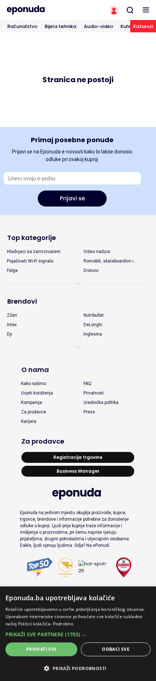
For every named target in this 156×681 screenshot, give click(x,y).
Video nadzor (96, 251)
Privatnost (93, 393)
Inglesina (92, 334)
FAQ (87, 383)
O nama (35, 369)
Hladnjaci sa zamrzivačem (34, 251)
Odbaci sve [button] (116, 649)
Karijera (28, 421)
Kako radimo (33, 383)
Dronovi (91, 270)
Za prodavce (33, 411)
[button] (78, 634)
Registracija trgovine (77, 457)
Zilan (12, 315)
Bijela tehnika (60, 26)
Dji (9, 334)
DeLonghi (92, 324)
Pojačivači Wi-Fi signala (30, 261)
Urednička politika (101, 402)
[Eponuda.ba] (39, 10)
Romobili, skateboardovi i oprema (108, 261)
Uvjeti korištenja (37, 393)
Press (89, 411)
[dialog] (78, 633)
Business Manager (78, 471)
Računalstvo (22, 26)
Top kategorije (31, 237)
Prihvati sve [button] (41, 649)
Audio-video (98, 26)
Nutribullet (93, 315)
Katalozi (143, 26)
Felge (12, 270)
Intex (12, 324)
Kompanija (31, 402)
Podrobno (63, 624)
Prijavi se (72, 198)
